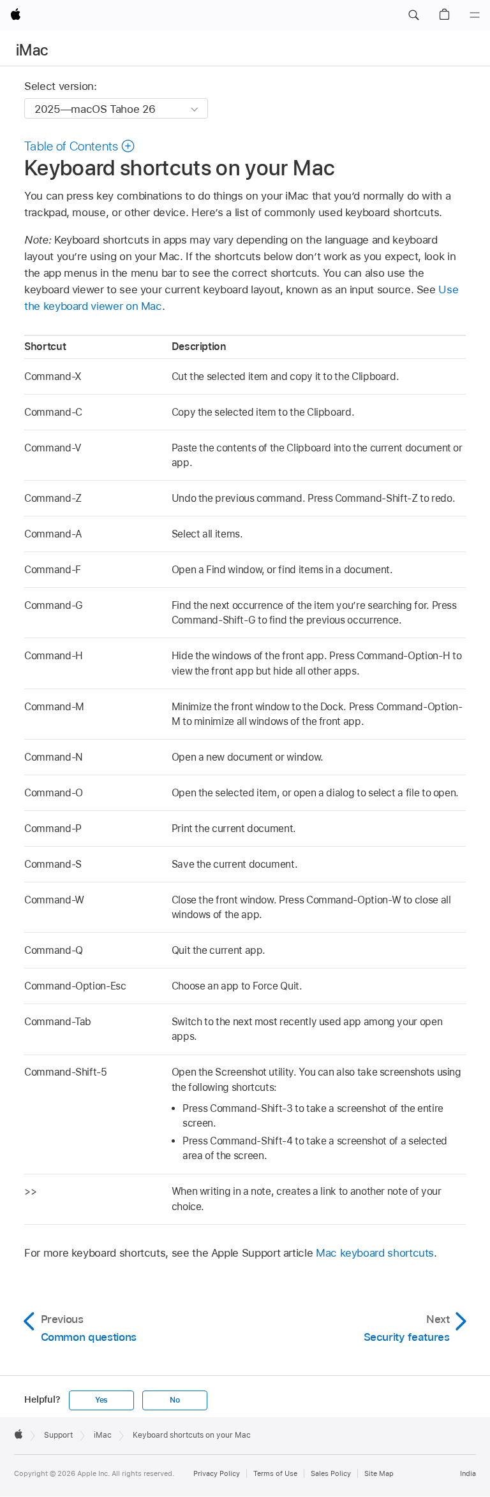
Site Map (379, 1473)
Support (58, 1435)
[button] (413, 15)
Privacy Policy (216, 1473)
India (468, 1473)
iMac (32, 50)
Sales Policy (331, 1473)
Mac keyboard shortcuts (375, 1252)
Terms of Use (275, 1473)
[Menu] (474, 15)
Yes (101, 1400)
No (175, 1400)
